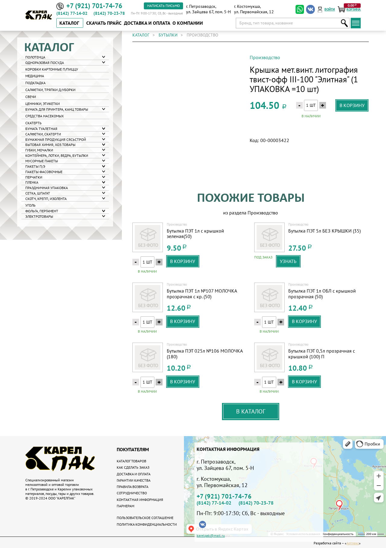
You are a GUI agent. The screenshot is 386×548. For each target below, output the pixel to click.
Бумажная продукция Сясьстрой (55, 139)
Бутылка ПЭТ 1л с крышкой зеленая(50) (195, 233)
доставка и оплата (147, 23)
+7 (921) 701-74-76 (224, 496)
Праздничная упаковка (46, 188)
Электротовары (39, 216)
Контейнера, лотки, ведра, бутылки (56, 155)
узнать (288, 261)
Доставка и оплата (133, 473)
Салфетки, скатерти (43, 134)
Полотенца (35, 57)
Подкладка (35, 83)
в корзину (352, 105)
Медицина (34, 76)
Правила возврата (132, 486)
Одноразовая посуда (44, 62)
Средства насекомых (44, 116)
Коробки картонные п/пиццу (51, 69)
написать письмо (163, 5)
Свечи (30, 97)
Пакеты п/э (35, 166)
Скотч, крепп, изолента (46, 198)
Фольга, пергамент (41, 211)
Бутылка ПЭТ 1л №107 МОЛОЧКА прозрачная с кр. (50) (202, 293)
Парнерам (125, 505)
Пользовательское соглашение (145, 517)
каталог (140, 35)
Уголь (30, 205)
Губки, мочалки (39, 150)
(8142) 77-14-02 (71, 13)
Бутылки (168, 35)
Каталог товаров (131, 460)
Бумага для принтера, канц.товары (56, 109)
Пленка (31, 182)
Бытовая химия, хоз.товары (50, 145)
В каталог (250, 411)
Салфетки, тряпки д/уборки (50, 90)
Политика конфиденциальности (147, 524)
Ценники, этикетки (42, 104)
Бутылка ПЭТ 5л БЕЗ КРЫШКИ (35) (324, 231)
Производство (265, 57)
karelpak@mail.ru (211, 535)
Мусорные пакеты (41, 161)
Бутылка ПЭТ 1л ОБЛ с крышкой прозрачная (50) (322, 293)
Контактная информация (140, 499)
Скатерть (33, 123)
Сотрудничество (132, 492)
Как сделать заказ (133, 467)
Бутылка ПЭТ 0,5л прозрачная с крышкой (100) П (321, 353)
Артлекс (352, 543)
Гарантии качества (133, 480)
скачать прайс (104, 23)
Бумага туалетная (41, 128)
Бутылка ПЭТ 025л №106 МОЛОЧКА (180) (204, 353)
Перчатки (33, 177)
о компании (187, 23)
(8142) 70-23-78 (109, 13)
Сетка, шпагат (37, 193)
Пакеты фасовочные (43, 171)
